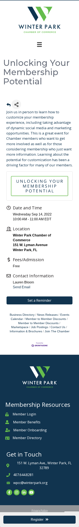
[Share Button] (16, 104)
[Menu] (39, 44)
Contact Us (58, 327)
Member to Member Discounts (45, 319)
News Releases (47, 314)
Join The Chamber (57, 331)
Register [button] (37, 519)
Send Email (21, 287)
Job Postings (39, 327)
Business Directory (22, 314)
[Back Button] (9, 105)
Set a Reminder (39, 300)
